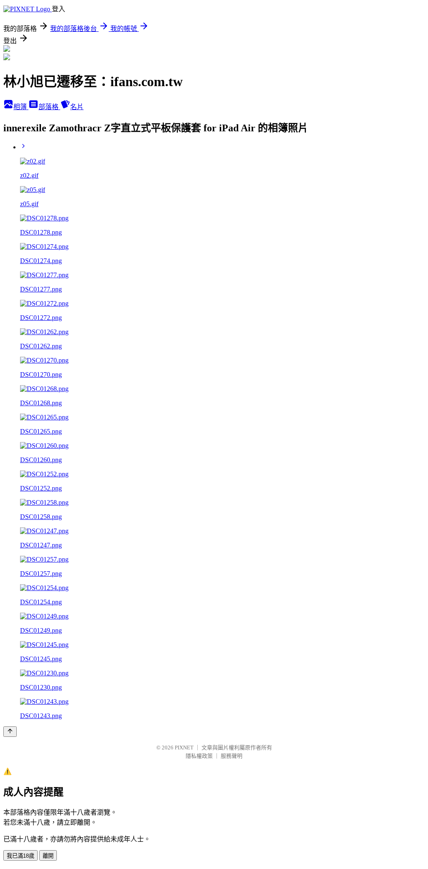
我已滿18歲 (20, 856)
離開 (48, 856)
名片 (77, 106)
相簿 (20, 106)
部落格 (49, 106)
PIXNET (184, 747)
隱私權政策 (199, 756)
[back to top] (10, 731)
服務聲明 (231, 756)
